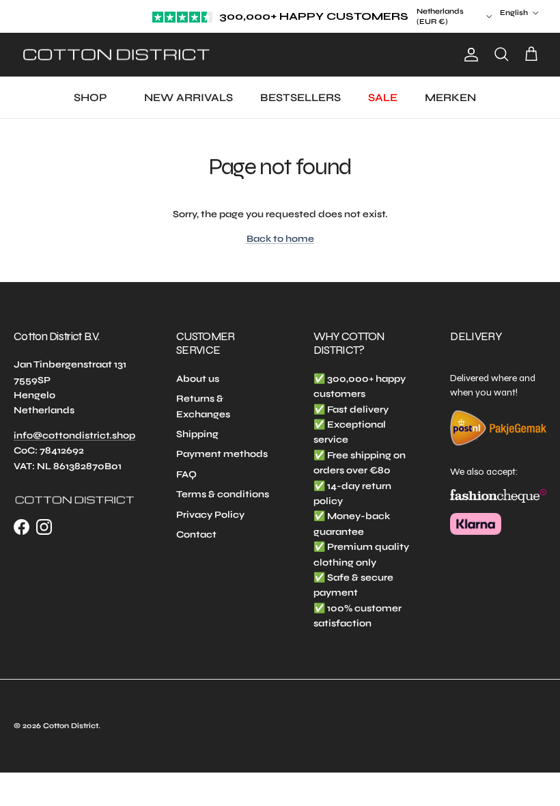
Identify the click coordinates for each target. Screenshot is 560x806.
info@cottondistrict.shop (74, 435)
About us (197, 379)
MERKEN (450, 97)
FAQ (186, 474)
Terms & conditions (222, 494)
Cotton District (70, 725)
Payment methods (222, 454)
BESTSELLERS (300, 97)
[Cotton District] (116, 55)
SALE (382, 97)
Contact (196, 534)
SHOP (90, 97)
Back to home (280, 239)
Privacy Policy (210, 514)
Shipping (197, 434)
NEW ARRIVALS (188, 97)
